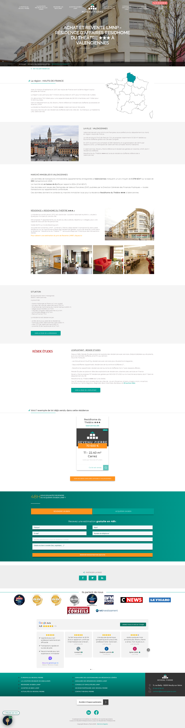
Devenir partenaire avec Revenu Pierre (91, 688)
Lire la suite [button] (78, 644)
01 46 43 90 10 (160, 3)
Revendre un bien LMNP (58, 7)
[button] (36, 649)
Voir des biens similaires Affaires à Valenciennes (92, 478)
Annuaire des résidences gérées (39, 64)
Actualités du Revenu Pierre (109, 7)
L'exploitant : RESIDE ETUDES (85, 350)
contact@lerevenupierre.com (164, 691)
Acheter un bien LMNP (75, 7)
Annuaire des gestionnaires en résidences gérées (96, 677)
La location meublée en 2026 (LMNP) (41, 7)
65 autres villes (129, 383)
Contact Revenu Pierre (161, 7)
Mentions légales (102, 724)
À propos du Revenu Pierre (24, 7)
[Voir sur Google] (78, 649)
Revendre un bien (62, 511)
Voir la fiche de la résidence (46, 333)
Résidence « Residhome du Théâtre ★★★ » (53, 210)
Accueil (23, 64)
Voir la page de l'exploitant (85, 390)
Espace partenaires (143, 7)
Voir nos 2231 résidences (41, 69)
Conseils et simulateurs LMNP (127, 7)
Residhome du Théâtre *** (61, 64)
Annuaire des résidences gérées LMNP (91, 681)
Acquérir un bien (123, 511)
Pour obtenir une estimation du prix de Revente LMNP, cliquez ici (56, 236)
